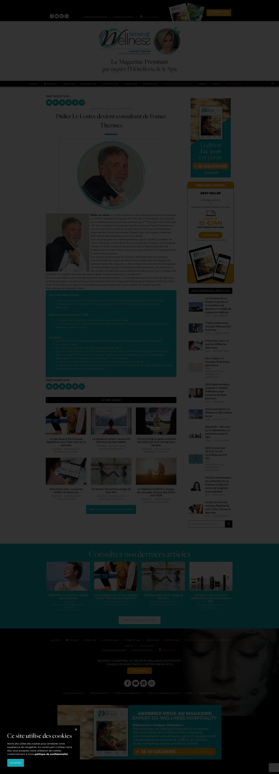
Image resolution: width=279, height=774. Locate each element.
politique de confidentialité (51, 754)
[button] (76, 729)
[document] (139, 387)
